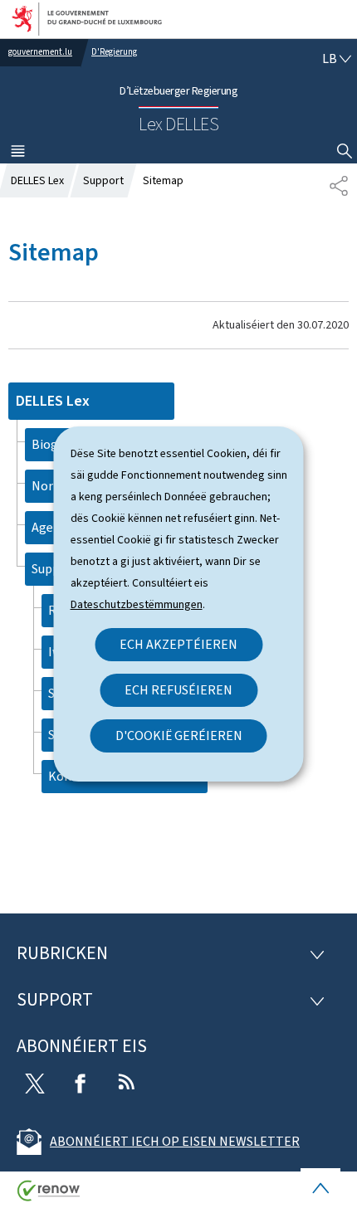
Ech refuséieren (178, 690)
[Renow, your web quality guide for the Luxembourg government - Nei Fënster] (49, 1197)
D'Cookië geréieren (178, 735)
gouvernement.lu (40, 52)
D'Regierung (114, 52)
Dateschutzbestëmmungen (137, 604)
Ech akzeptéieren (178, 644)
